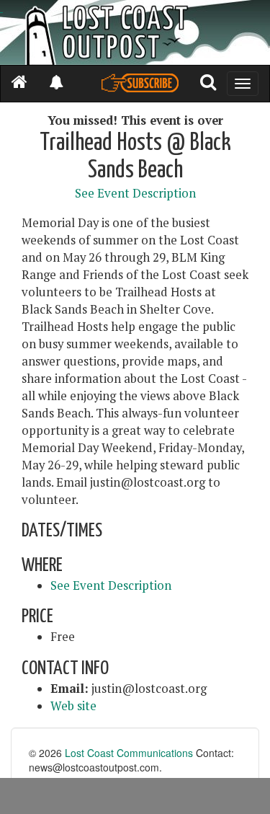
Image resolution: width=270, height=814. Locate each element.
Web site (73, 706)
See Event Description (135, 193)
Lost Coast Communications (129, 753)
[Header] (135, 32)
